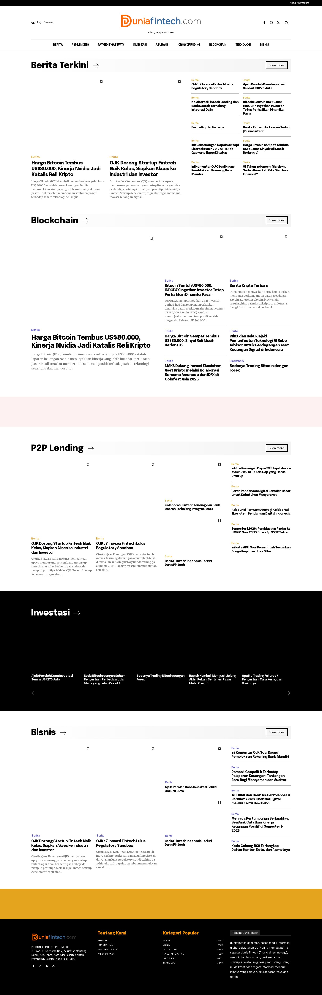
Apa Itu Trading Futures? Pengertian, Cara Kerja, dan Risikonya (262, 679)
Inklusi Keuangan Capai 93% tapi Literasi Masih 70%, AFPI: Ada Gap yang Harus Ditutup (215, 149)
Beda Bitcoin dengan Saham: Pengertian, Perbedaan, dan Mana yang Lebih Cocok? (105, 679)
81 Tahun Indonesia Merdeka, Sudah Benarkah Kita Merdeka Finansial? (265, 170)
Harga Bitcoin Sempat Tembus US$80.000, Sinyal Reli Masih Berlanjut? (265, 149)
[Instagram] (271, 22)
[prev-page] (34, 693)
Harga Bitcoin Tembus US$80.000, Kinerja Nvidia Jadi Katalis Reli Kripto (65, 169)
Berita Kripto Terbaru (207, 127)
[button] (286, 22)
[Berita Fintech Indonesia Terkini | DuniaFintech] (194, 534)
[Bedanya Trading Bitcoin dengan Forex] (161, 647)
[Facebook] (264, 22)
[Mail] (46, 966)
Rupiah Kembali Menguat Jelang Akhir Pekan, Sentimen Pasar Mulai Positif (212, 679)
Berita (35, 157)
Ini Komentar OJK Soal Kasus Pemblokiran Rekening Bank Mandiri (212, 170)
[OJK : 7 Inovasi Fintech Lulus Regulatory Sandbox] (126, 497)
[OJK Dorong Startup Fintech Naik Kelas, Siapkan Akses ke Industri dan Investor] (147, 114)
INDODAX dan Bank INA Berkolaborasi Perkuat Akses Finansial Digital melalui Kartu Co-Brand (260, 799)
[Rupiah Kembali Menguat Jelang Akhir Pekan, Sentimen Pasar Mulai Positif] (213, 647)
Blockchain (237, 361)
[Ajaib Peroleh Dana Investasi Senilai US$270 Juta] (55, 647)
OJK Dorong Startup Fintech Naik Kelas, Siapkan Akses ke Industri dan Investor (143, 169)
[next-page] (288, 693)
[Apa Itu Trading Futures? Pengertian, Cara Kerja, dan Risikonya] (266, 647)
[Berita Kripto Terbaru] (260, 253)
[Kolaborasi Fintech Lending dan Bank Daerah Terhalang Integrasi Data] (194, 478)
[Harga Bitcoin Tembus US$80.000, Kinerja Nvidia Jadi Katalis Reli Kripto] (68, 114)
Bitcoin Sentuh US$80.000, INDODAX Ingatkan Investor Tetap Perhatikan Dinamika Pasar (194, 290)
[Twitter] (278, 22)
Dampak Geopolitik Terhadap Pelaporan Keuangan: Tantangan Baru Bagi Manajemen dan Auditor (258, 776)
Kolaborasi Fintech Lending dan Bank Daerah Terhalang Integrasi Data (215, 106)
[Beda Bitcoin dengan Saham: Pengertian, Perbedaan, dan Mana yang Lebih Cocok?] (108, 647)
